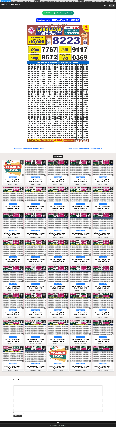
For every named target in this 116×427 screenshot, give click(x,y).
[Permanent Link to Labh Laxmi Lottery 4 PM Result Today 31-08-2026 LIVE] (13, 168)
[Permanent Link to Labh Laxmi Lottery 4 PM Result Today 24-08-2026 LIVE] (58, 194)
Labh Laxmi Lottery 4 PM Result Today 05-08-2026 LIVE (13, 313)
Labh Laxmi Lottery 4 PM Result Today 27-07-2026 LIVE (103, 340)
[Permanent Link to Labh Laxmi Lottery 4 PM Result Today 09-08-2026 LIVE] (35, 274)
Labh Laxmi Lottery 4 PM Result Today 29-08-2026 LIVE (58, 180)
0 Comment (16, 184)
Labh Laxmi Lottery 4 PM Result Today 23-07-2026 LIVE (80, 367)
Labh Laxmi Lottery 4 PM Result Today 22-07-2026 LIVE (103, 367)
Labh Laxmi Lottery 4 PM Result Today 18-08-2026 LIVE (80, 234)
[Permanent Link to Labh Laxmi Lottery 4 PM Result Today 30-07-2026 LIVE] (35, 327)
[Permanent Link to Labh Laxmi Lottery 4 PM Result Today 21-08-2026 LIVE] (13, 221)
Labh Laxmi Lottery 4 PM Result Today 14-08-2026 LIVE (36, 260)
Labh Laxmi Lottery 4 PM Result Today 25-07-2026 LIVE (36, 367)
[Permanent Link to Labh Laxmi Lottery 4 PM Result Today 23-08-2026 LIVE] (80, 194)
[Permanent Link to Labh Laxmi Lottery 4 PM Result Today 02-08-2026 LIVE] (80, 301)
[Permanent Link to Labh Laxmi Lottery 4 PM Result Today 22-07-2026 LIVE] (102, 354)
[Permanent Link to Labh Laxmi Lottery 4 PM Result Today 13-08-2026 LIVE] (58, 248)
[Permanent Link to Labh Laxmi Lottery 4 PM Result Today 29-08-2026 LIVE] (58, 168)
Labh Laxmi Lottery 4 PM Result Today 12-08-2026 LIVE (80, 260)
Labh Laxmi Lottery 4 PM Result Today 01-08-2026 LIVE (103, 313)
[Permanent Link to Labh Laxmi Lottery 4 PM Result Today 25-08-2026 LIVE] (35, 194)
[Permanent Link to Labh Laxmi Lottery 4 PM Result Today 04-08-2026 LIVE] (35, 301)
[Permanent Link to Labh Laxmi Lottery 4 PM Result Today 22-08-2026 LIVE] (102, 194)
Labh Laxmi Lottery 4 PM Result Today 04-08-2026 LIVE (36, 313)
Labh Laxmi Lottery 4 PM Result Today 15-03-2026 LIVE (58, 20)
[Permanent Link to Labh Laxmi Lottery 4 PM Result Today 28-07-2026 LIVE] (80, 327)
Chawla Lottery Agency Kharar (13, 4)
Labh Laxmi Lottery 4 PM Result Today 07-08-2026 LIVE (80, 287)
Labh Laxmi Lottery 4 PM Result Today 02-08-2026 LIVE (80, 313)
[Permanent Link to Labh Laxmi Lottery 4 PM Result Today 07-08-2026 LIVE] (80, 274)
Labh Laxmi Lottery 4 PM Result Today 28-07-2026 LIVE (80, 340)
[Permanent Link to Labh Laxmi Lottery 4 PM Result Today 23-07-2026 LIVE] (80, 354)
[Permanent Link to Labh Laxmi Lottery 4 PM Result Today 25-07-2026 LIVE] (35, 354)
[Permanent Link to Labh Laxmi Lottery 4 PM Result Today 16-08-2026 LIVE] (13, 248)
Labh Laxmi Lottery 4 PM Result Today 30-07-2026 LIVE (36, 340)
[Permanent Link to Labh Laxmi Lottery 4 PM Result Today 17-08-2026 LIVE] (102, 221)
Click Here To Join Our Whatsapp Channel (59, 13)
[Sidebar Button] (113, 5)
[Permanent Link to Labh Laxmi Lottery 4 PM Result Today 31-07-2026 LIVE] (13, 327)
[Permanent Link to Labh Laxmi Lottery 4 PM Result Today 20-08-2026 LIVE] (35, 221)
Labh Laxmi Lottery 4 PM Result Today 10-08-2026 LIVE (13, 287)
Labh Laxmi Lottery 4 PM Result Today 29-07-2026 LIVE (58, 340)
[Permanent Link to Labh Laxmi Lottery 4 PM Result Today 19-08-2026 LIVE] (58, 221)
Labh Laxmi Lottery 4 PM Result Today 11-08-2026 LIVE (103, 260)
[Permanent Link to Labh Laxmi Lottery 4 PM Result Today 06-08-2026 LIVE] (102, 274)
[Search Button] (110, 5)
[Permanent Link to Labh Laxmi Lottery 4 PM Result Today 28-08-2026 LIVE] (80, 168)
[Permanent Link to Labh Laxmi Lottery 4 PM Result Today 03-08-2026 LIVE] (58, 301)
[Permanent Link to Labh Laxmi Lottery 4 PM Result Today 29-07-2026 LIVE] (58, 327)
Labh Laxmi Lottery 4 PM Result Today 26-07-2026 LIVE (13, 367)
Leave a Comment (63, 24)
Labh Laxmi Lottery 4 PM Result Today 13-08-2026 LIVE (58, 260)
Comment (15, 384)
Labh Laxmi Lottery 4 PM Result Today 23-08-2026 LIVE (80, 207)
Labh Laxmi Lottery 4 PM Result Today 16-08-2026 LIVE (13, 260)
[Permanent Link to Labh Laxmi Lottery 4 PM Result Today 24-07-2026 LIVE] (58, 354)
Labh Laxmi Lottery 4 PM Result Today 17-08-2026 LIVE (103, 234)
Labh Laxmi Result (13, 177)
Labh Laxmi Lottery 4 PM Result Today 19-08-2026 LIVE (58, 234)
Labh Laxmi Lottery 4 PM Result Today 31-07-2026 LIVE (13, 340)
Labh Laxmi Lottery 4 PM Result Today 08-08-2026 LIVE (58, 287)
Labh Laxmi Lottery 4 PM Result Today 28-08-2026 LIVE (80, 180)
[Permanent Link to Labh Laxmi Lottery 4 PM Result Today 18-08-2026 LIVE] (80, 221)
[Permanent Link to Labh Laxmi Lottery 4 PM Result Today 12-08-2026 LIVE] (80, 248)
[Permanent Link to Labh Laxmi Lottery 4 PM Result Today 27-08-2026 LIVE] (102, 168)
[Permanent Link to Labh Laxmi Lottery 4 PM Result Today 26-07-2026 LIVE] (13, 354)
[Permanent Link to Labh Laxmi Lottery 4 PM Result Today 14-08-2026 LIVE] (35, 248)
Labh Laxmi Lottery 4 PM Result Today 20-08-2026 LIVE (36, 234)
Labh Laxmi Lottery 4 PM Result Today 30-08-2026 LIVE (36, 180)
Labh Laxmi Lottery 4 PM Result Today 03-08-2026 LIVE (58, 313)
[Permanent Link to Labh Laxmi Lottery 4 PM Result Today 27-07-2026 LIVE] (102, 327)
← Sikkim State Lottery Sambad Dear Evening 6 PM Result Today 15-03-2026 (28, 148)
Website (14, 408)
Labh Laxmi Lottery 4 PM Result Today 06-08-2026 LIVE (103, 287)
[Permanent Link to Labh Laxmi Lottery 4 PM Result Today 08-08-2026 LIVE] (58, 274)
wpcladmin (10, 184)
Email (14, 403)
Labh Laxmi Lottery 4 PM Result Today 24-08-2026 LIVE (58, 207)
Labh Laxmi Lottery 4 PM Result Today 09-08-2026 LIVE (36, 287)
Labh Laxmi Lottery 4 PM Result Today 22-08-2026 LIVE (103, 207)
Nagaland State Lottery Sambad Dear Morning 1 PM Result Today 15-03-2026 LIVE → (85, 148)
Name (14, 398)
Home (105, 5)
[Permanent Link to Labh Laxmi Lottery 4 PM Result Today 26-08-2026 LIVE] (13, 194)
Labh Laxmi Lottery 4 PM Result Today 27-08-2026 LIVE (103, 180)
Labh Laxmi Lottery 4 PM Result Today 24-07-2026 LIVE (58, 367)
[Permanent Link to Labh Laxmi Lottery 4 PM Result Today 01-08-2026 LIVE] (102, 301)
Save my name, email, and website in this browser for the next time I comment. (30, 413)
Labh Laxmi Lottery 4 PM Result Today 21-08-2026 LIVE (13, 234)
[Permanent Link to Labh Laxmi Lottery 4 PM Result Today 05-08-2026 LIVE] (13, 301)
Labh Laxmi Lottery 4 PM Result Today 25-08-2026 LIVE (36, 207)
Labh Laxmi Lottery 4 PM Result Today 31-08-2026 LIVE (13, 180)
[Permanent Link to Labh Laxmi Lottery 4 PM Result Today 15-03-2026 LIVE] (58, 83)
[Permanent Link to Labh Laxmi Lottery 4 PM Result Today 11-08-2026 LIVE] (102, 248)
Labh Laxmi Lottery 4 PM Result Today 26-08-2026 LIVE (13, 207)
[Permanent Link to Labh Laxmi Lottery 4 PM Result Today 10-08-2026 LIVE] (13, 274)
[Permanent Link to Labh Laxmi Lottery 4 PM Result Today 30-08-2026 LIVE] (35, 168)
